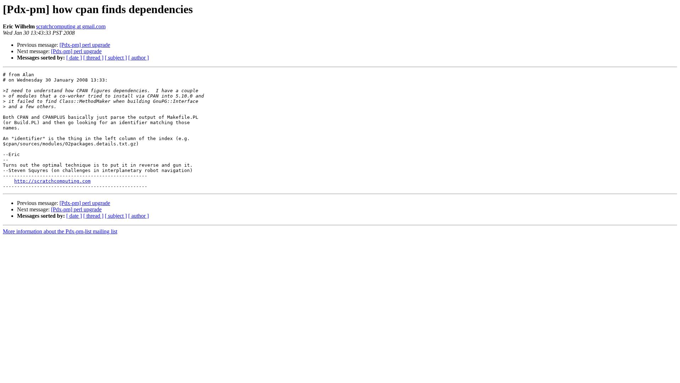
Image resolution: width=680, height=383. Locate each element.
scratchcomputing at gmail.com (71, 26)
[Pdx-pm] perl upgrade (85, 45)
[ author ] (138, 58)
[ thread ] (93, 58)
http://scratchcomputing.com (52, 181)
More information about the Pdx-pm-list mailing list (60, 231)
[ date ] (74, 58)
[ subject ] (116, 58)
